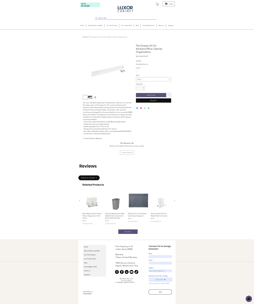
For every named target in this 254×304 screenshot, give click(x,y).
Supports (87, 275)
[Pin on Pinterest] (141, 108)
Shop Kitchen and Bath (92, 251)
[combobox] (153, 79)
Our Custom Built (90, 259)
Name (150, 253)
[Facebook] (122, 272)
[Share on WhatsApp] (145, 108)
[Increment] (143, 88)
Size (138, 75)
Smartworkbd (87, 293)
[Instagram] (117, 272)
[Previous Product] (79, 200)
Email (150, 260)
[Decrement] (137, 88)
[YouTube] (131, 272)
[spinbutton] (140, 88)
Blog (85, 263)
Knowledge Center (90, 267)
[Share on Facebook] (137, 108)
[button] (157, 3)
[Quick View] (92, 200)
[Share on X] (148, 108)
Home (85, 37)
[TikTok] (136, 272)
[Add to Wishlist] (169, 95)
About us (87, 271)
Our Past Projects (90, 255)
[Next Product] (174, 200)
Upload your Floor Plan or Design (158, 276)
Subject (151, 268)
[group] (127, 207)
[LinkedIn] (127, 272)
